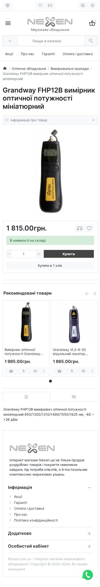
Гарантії (48, 54)
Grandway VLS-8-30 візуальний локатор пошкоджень (69, 352)
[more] (44, 371)
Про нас (27, 54)
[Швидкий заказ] (24, 371)
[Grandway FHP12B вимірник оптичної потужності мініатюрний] (50, 173)
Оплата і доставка (78, 54)
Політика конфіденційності (36, 520)
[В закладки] (89, 228)
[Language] (8, 5)
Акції (9, 54)
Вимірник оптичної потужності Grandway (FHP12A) (22, 352)
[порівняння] (79, 228)
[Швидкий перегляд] (35, 371)
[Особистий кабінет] (93, 5)
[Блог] (83, 5)
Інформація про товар (29, 120)
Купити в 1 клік (50, 265)
